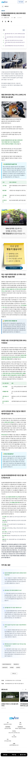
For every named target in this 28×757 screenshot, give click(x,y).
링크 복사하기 (19, 17)
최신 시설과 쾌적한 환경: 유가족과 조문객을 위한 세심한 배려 (15, 37)
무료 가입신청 (21, 1)
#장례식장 (3, 10)
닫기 (23, 30)
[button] (26, 689)
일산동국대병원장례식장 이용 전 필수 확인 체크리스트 (14, 45)
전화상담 (5, 754)
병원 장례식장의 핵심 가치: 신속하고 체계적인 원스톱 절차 (15, 34)
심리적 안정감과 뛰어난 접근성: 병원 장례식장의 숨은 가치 (15, 43)
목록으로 (14, 673)
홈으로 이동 (23, 754)
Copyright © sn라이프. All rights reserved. (14, 750)
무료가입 (14, 754)
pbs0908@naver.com (14, 745)
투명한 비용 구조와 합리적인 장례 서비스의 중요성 (14, 40)
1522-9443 (14, 736)
